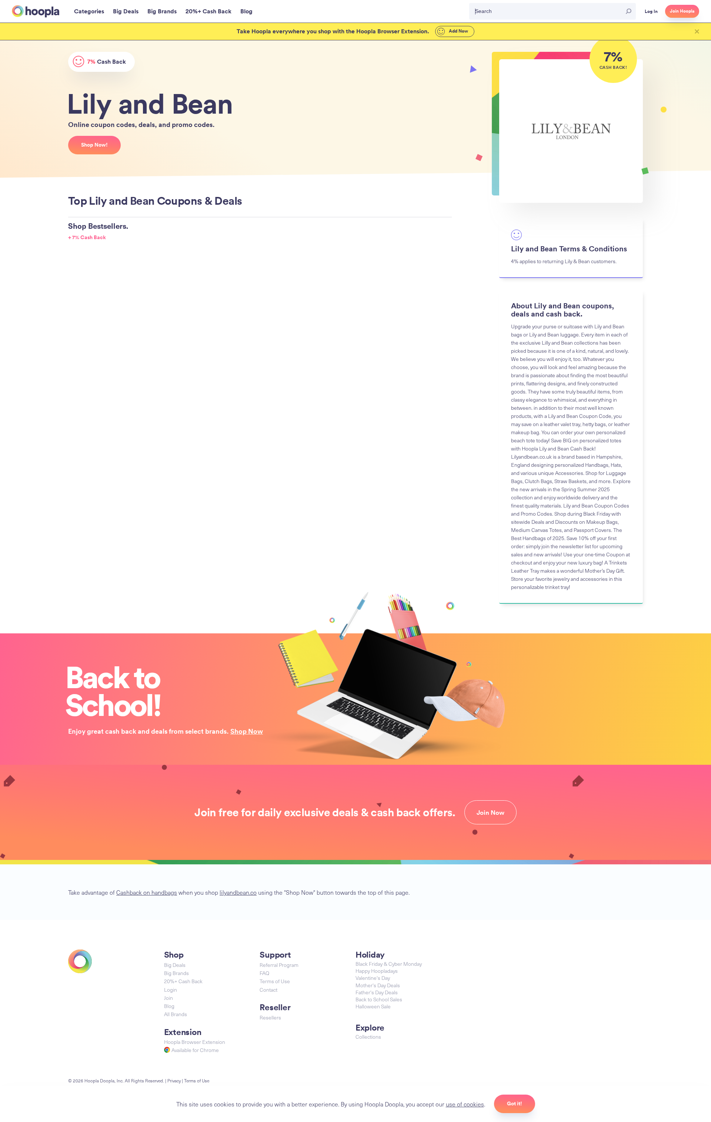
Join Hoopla (682, 11)
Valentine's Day (373, 977)
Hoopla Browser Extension (194, 1042)
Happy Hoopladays (377, 970)
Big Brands (176, 973)
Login (170, 990)
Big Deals (175, 965)
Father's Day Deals (377, 992)
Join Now (490, 812)
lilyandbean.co (238, 892)
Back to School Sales (379, 999)
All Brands (175, 1014)
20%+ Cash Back (183, 981)
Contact (268, 990)
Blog (169, 1006)
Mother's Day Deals (378, 985)
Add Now (458, 31)
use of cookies (465, 1103)
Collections (368, 1036)
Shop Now (246, 731)
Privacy (174, 1080)
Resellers (270, 1017)
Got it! (514, 1103)
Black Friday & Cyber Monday (389, 963)
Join (168, 997)
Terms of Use (275, 981)
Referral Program (279, 965)
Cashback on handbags (146, 892)
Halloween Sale (373, 1006)
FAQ (264, 973)
